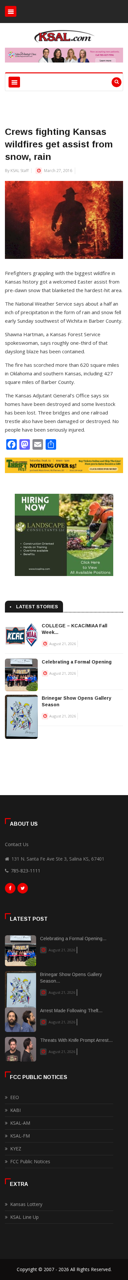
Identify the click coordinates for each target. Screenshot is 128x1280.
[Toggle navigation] (10, 11)
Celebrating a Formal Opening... (73, 938)
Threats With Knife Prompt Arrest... (76, 1040)
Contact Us (17, 844)
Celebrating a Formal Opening (77, 662)
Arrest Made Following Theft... (71, 1010)
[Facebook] (10, 890)
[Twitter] (22, 890)
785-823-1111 (25, 870)
